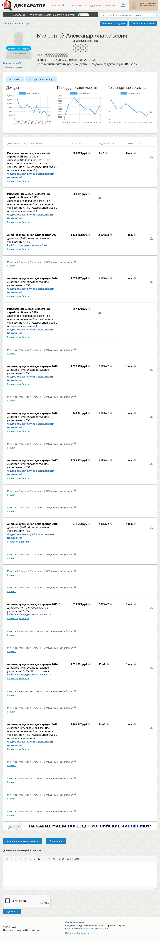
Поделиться (56, 841)
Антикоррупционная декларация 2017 (32, 460)
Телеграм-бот (58, 5)
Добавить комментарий (22, 850)
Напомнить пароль (147, 6)
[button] (7, 859)
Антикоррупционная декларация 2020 (32, 278)
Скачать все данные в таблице (22, 841)
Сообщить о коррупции (113, 23)
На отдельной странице (41, 79)
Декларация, (13, 143)
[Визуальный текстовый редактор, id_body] (80, 874)
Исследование (93, 5)
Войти (142, 3)
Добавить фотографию (18, 48)
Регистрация (151, 3)
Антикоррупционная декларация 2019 (32, 366)
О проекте (76, 5)
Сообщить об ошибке (143, 23)
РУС (123, 7)
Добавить (12, 911)
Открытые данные (74, 922)
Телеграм (110, 5)
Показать (11, 265)
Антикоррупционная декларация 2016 (32, 524)
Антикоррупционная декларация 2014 (32, 664)
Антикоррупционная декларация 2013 (32, 724)
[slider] (8, 128)
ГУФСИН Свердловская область (29, 245)
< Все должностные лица (16, 23)
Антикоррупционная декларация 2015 (32, 604)
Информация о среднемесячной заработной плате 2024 (28, 154)
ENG (123, 3)
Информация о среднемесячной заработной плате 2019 (28, 310)
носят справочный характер (93, 928)
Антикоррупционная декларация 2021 (32, 234)
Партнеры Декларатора (77, 933)
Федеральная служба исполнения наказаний (31, 175)
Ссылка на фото (18, 53)
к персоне (35, 850)
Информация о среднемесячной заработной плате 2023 (28, 195)
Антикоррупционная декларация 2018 (32, 413)
